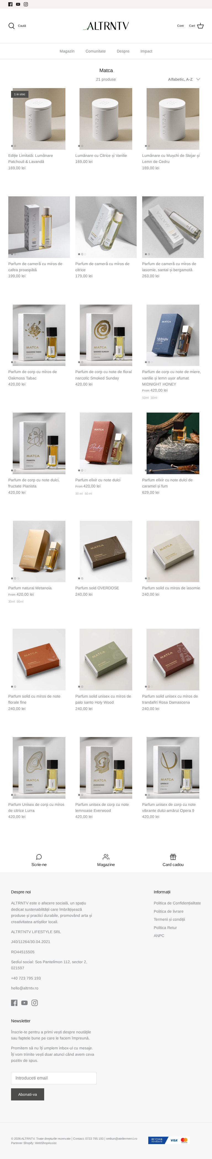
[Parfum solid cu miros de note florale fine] (39, 659)
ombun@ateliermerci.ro (121, 1138)
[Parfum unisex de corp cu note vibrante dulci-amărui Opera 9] (173, 768)
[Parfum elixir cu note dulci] (106, 443)
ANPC (159, 935)
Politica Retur (165, 927)
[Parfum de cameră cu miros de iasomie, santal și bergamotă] (173, 227)
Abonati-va (27, 1094)
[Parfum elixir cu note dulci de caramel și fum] (173, 443)
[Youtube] (18, 4)
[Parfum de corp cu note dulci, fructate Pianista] (39, 443)
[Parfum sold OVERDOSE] (106, 551)
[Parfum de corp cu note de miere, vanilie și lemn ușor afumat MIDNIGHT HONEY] (173, 335)
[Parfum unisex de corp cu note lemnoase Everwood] (106, 768)
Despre (123, 51)
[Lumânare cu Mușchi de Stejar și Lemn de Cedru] (173, 119)
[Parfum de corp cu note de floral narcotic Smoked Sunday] (106, 335)
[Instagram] (26, 4)
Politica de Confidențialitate (177, 903)
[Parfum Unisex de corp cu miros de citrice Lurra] (39, 768)
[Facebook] (10, 4)
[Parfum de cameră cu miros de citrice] (106, 227)
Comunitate (96, 51)
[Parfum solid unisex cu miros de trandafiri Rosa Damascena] (173, 659)
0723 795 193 (94, 1138)
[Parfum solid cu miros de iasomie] (173, 551)
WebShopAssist (45, 1143)
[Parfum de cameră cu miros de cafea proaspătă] (39, 227)
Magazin (67, 51)
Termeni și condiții (169, 919)
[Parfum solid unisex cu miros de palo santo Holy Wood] (106, 659)
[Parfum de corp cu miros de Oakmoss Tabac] (39, 335)
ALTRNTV (28, 1138)
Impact (146, 51)
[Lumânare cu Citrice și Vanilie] (106, 119)
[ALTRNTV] (106, 26)
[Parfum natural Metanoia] (39, 551)
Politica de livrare (169, 911)
